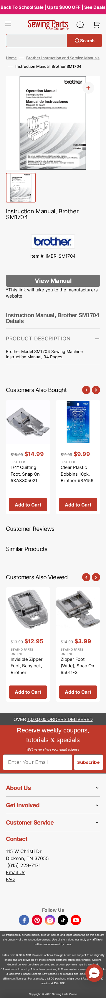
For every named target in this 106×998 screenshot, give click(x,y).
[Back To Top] (97, 989)
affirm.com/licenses (14, 978)
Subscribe (88, 762)
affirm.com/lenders (79, 959)
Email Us (15, 872)
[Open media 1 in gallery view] (88, 88)
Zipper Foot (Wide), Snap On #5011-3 (77, 665)
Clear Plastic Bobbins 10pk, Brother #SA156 (77, 474)
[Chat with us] (80, 24)
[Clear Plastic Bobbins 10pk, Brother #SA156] (78, 457)
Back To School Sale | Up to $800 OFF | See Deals (53, 7)
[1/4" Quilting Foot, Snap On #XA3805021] (28, 457)
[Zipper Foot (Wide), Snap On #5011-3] (78, 644)
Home (11, 57)
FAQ (10, 879)
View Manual (53, 280)
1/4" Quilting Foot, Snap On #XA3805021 (25, 474)
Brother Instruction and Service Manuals (63, 57)
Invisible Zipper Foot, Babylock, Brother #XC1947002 (27, 669)
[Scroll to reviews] (53, 228)
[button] (8, 24)
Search (87, 40)
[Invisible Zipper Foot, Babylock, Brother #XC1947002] (28, 644)
